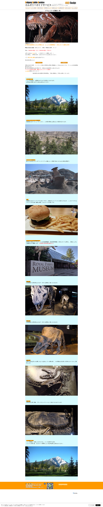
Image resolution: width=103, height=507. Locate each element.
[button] (33, 8)
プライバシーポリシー (45, 490)
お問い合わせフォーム (32, 487)
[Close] (101, 505)
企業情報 (27, 490)
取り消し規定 (31, 57)
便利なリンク (33, 490)
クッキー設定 (92, 505)
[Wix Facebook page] (45, 483)
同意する (98, 505)
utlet (70, 2)
